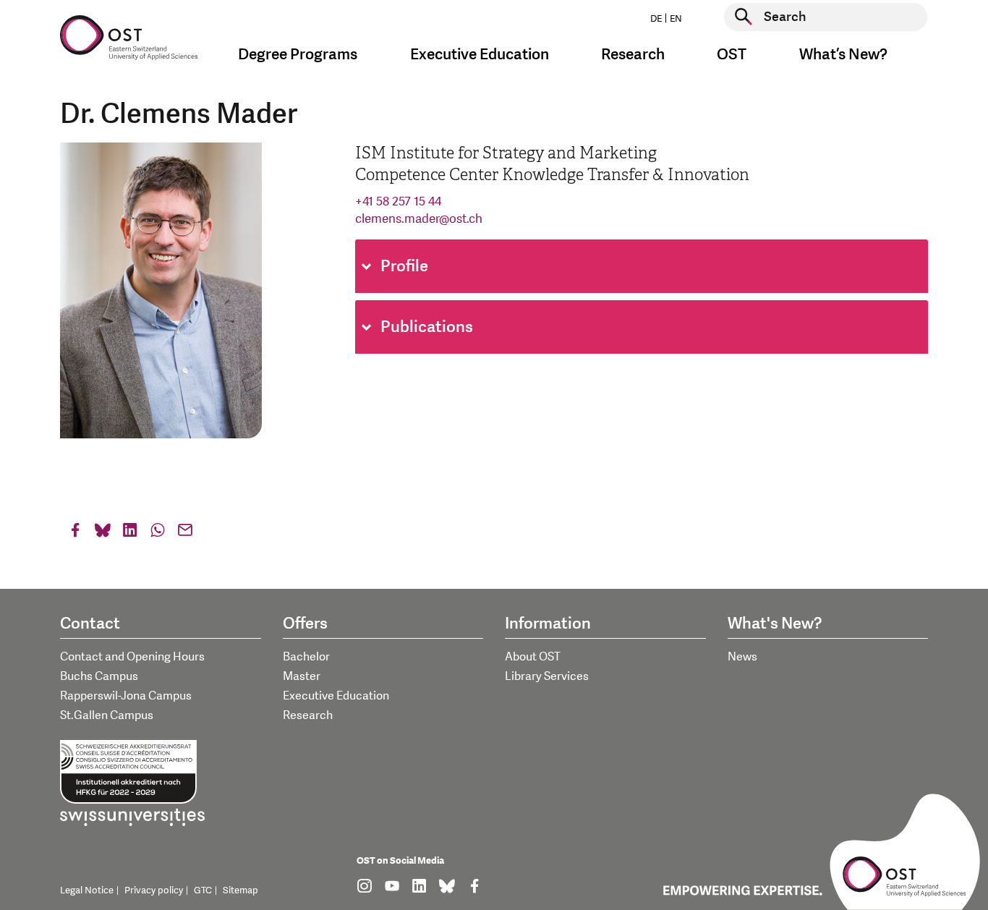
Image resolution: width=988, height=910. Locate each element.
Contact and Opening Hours (132, 657)
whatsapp (158, 533)
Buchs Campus (99, 676)
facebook (75, 533)
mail (185, 533)
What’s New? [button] (843, 54)
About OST (533, 657)
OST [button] (731, 54)
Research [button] (633, 54)
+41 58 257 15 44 (398, 201)
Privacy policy (153, 890)
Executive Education (336, 696)
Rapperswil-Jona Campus (126, 696)
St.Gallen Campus (106, 715)
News (742, 657)
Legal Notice (87, 890)
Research (308, 715)
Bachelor (306, 657)
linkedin (130, 533)
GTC (203, 890)
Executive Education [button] (479, 54)
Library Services (547, 676)
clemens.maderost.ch (418, 219)
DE (656, 18)
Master (301, 676)
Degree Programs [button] (297, 54)
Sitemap (240, 890)
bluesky (103, 533)
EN (676, 18)
